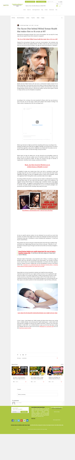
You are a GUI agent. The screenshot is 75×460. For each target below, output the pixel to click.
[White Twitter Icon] (33, 217)
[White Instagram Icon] (35, 217)
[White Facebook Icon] (37, 217)
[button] (55, 217)
